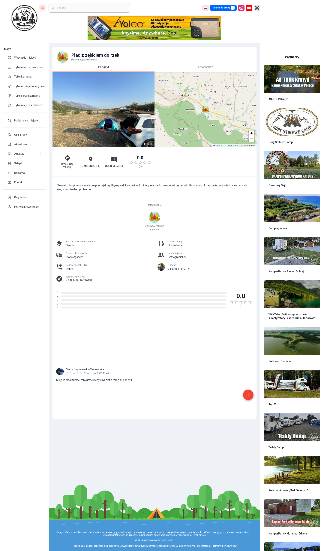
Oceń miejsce (114, 165)
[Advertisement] (205, 161)
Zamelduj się (91, 165)
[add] (248, 395)
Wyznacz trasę (67, 166)
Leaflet (219, 145)
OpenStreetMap (235, 145)
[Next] (148, 109)
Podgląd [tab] (103, 67)
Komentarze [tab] (205, 67)
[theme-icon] (11, 58)
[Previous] (58, 109)
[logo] (24, 18)
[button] (24, 153)
